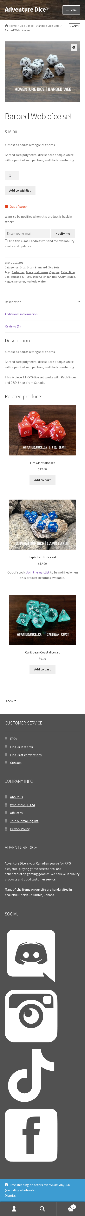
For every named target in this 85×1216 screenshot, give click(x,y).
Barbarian (18, 272)
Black (29, 272)
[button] (74, 47)
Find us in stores (21, 747)
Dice (22, 26)
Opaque (54, 272)
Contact (16, 763)
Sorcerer (19, 281)
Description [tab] (13, 302)
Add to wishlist (20, 190)
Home (13, 26)
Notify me (62, 233)
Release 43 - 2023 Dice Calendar (31, 277)
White (42, 281)
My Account (14, 1209)
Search (42, 1209)
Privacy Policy (20, 829)
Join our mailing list (24, 821)
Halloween (41, 272)
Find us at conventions (26, 755)
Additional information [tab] (21, 314)
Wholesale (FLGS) (22, 805)
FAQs (13, 739)
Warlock (31, 281)
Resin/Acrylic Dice (63, 277)
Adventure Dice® (26, 9)
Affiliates (16, 813)
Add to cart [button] (42, 480)
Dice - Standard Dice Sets (43, 26)
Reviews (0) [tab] (13, 326)
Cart (65, 1205)
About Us (16, 797)
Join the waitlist (38, 572)
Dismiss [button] (10, 1195)
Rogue (9, 281)
